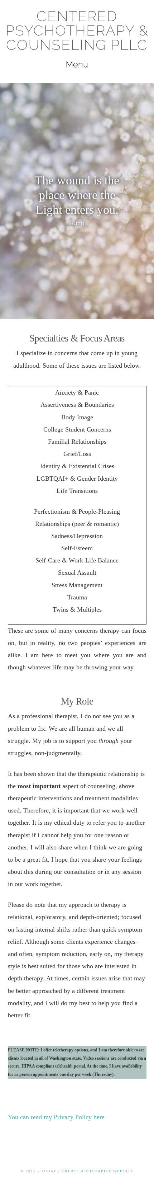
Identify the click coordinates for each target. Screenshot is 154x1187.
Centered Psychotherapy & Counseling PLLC (77, 30)
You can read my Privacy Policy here (56, 1117)
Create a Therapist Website (98, 1171)
